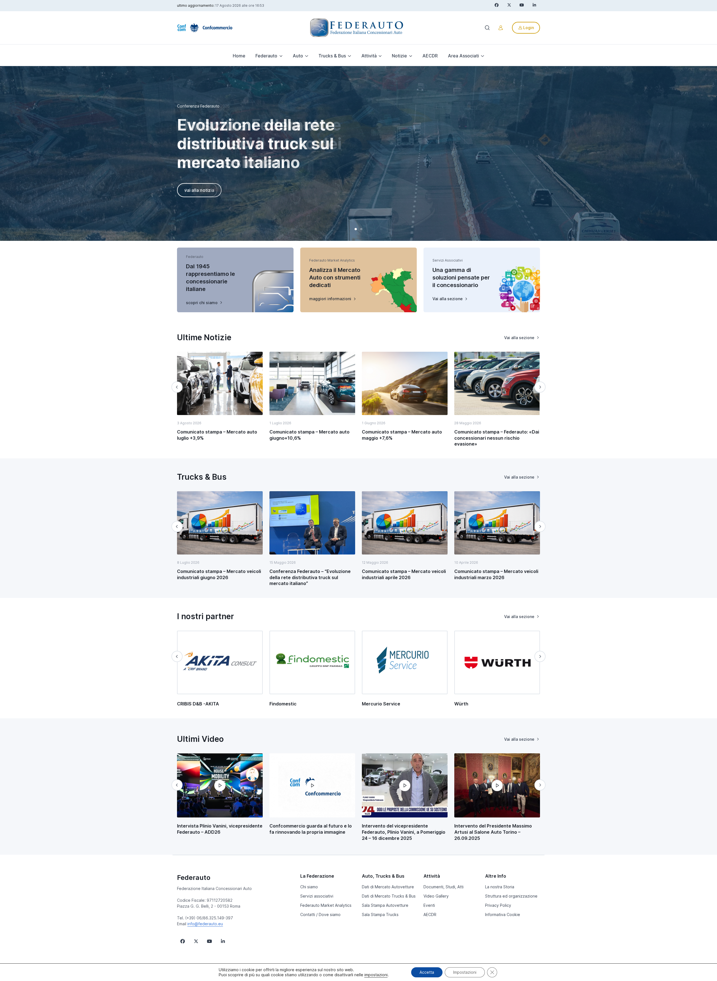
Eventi (429, 905)
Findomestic (283, 704)
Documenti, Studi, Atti (443, 886)
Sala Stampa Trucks (380, 914)
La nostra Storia (499, 886)
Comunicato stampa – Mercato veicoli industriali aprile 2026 (404, 574)
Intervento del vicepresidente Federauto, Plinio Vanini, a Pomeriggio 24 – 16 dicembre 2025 (403, 832)
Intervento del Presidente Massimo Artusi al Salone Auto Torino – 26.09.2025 (493, 832)
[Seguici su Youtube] (209, 941)
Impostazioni (464, 972)
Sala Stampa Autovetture (385, 905)
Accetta (427, 972)
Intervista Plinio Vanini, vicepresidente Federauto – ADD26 (219, 829)
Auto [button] (298, 56)
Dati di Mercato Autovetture (388, 886)
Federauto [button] (266, 56)
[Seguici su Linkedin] (223, 941)
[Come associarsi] (501, 27)
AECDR (430, 56)
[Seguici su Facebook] (182, 941)
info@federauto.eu (205, 923)
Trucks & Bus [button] (332, 56)
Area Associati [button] (463, 56)
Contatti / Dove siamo (320, 914)
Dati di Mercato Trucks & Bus (389, 896)
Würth (461, 704)
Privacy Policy (498, 905)
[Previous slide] (177, 387)
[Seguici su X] (196, 941)
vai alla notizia (199, 190)
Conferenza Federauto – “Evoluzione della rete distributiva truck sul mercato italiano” (310, 577)
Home (239, 56)
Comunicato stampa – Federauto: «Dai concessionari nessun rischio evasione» (496, 438)
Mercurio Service (381, 704)
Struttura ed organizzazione (511, 896)
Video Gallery (436, 896)
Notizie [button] (399, 56)
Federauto (193, 877)
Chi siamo (309, 886)
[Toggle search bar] (487, 27)
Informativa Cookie (502, 914)
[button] (356, 229)
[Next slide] (540, 387)
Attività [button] (369, 56)
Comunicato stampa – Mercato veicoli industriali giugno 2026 (219, 574)
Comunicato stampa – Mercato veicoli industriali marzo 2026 (496, 574)
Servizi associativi (316, 896)
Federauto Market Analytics (325, 905)
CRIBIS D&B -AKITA (198, 704)
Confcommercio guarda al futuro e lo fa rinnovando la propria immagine (310, 829)
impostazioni (376, 974)
